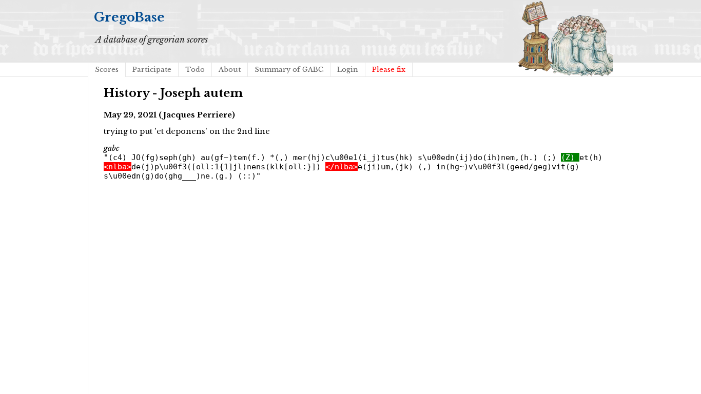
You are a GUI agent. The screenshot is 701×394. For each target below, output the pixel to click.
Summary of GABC (289, 69)
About (230, 69)
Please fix (388, 69)
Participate (151, 69)
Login (347, 69)
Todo (195, 69)
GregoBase (129, 17)
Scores (107, 69)
